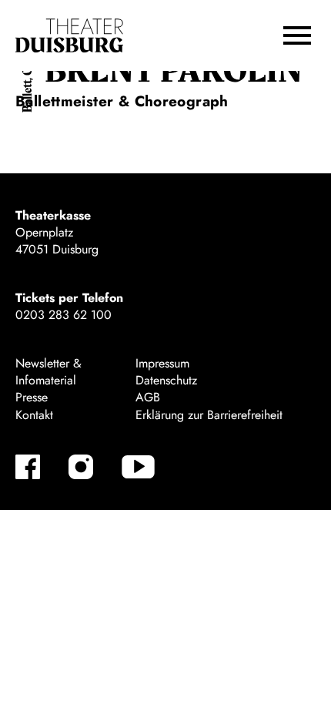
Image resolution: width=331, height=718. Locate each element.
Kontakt (34, 415)
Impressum (162, 363)
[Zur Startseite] (69, 35)
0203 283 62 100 (63, 315)
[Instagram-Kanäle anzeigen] (81, 467)
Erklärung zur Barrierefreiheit (209, 415)
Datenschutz (166, 380)
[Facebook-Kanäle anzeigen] (27, 467)
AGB (147, 397)
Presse (31, 397)
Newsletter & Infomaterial (48, 371)
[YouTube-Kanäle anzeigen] (138, 467)
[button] (297, 35)
